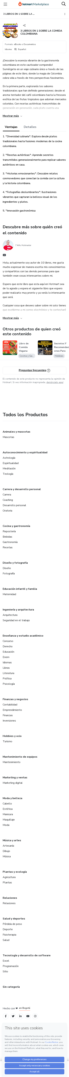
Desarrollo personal (14, 505)
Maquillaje (9, 820)
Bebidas (7, 537)
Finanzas (8, 715)
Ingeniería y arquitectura (18, 609)
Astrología (9, 458)
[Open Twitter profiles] (13, 1016)
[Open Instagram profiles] (35, 1016)
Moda (6, 825)
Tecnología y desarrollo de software (27, 955)
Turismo (7, 741)
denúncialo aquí (54, 382)
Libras (6, 668)
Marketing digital (13, 783)
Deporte (8, 929)
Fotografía (9, 573)
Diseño (7, 568)
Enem (6, 657)
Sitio (5, 971)
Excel (6, 961)
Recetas (8, 547)
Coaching (8, 500)
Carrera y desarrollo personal (22, 489)
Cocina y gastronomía (16, 526)
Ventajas (11, 127)
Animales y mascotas (16, 432)
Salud (6, 940)
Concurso (8, 641)
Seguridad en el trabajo (16, 620)
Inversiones (9, 721)
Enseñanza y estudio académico (23, 636)
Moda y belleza (12, 798)
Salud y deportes (14, 918)
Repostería (9, 531)
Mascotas (8, 437)
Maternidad (9, 594)
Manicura (8, 814)
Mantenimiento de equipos (20, 757)
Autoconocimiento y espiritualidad (25, 452)
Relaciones (10, 898)
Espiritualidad (11, 463)
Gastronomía (10, 542)
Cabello (7, 803)
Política (7, 678)
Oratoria (7, 510)
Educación (8, 652)
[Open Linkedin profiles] (20, 1016)
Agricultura (9, 877)
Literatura (8, 673)
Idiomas (7, 662)
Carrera (7, 494)
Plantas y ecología (15, 872)
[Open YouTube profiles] (27, 1016)
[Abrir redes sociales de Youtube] (4, 256)
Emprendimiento (12, 710)
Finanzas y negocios (15, 699)
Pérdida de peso (12, 924)
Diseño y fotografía (15, 563)
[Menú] (5, 4)
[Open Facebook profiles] (5, 1016)
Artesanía (8, 846)
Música (7, 856)
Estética (8, 809)
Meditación (9, 468)
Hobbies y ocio (12, 736)
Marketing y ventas (15, 777)
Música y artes (12, 840)
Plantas (7, 882)
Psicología (9, 684)
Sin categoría (11, 987)
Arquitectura (10, 615)
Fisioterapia (9, 935)
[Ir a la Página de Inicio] (33, 4)
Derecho (8, 646)
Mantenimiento (11, 762)
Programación (11, 966)
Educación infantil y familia (20, 589)
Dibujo (6, 851)
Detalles (30, 127)
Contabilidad (10, 704)
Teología (8, 474)
